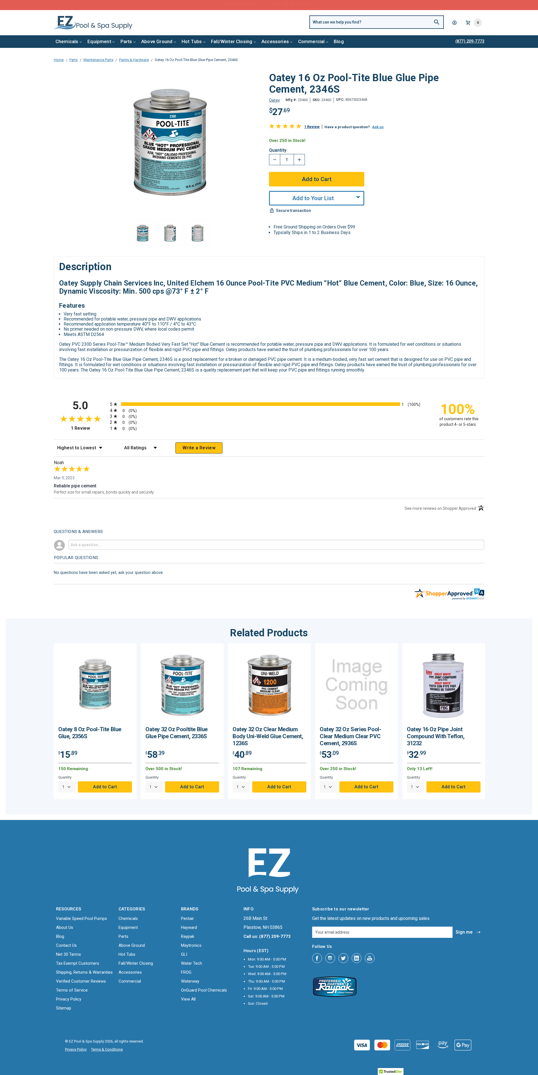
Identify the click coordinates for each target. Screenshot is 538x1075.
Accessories (275, 41)
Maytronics (191, 945)
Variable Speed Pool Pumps (81, 918)
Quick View (95, 687)
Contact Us (66, 945)
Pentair (187, 918)
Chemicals (66, 41)
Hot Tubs (192, 41)
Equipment (99, 41)
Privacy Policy (68, 999)
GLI (184, 954)
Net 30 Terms (68, 954)
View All (188, 999)
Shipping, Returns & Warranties (84, 972)
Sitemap (63, 1008)
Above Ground (156, 41)
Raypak (187, 936)
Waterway (190, 981)
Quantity (277, 150)
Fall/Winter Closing (231, 41)
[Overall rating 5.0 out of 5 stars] (285, 127)
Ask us (378, 127)
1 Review (312, 127)
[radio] (269, 404)
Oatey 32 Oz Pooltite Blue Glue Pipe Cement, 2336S (176, 733)
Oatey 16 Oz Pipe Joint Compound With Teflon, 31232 (436, 736)
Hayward (189, 927)
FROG (186, 972)
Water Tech (191, 963)
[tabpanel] (95, 721)
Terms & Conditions (107, 1049)
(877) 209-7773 (289, 5)
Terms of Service (72, 990)
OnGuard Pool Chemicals (204, 990)
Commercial (311, 41)
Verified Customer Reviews (81, 981)
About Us (64, 927)
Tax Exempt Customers (77, 963)
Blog (339, 41)
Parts (126, 41)
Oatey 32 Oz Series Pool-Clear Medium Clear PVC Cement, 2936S (350, 736)
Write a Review (198, 447)
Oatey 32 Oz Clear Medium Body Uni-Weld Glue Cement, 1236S (268, 736)
